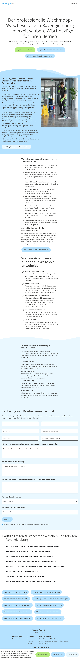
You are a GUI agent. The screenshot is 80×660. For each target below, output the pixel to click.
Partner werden (16, 639)
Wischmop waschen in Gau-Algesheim (49, 618)
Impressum (27, 658)
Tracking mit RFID (44, 643)
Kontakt (30, 643)
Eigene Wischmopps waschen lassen (51, 50)
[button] (40, 546)
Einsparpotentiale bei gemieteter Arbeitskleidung (53, 641)
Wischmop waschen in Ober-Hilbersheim (17, 618)
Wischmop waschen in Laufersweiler (16, 599)
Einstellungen (72, 654)
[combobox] (59, 431)
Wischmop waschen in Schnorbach (47, 612)
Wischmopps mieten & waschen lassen (40, 56)
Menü (73, 4)
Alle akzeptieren (43, 654)
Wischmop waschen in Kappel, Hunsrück (46, 592)
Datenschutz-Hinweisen (9, 658)
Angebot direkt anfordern (25, 50)
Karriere (30, 639)
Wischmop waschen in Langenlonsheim (17, 612)
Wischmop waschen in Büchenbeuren (49, 605)
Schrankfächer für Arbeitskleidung (49, 639)
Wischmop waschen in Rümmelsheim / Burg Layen (51, 599)
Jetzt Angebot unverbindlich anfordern (16, 147)
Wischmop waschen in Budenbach (15, 592)
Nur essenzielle (58, 654)
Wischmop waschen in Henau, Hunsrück (17, 605)
